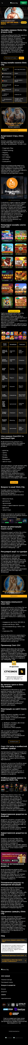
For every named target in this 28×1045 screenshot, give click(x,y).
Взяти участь (14, 596)
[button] (2, 27)
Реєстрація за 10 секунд (10, 57)
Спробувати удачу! (14, 741)
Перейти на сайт (14, 130)
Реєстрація (23, 22)
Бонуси (3, 989)
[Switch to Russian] (9, 1038)
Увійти (24, 3)
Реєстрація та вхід (7, 982)
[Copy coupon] (22, 671)
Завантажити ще (14, 311)
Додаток (4, 991)
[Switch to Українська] (18, 1038)
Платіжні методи (6, 979)
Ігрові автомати (6, 998)
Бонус (21, 57)
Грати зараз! (14, 482)
